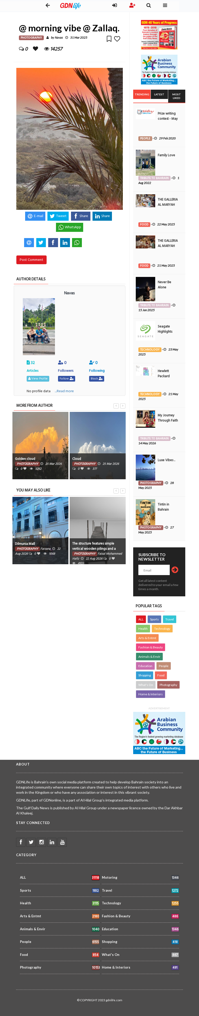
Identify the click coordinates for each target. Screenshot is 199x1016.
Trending (142, 94)
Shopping (144, 675)
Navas (59, 37)
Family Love (166, 155)
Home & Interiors (150, 694)
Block (95, 378)
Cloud (76, 458)
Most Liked (176, 96)
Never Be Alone (164, 285)
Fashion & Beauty (150, 647)
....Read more (64, 391)
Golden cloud (25, 458)
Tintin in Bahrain (163, 507)
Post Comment (31, 260)
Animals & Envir (149, 657)
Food (161, 675)
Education (145, 666)
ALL (141, 619)
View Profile (39, 378)
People (163, 666)
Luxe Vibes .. (166, 460)
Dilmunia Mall (25, 543)
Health (143, 629)
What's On (145, 685)
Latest (159, 94)
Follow (65, 378)
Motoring (140, 878)
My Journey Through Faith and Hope (168, 420)
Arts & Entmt (147, 638)
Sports (154, 619)
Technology (162, 629)
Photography (168, 685)
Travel (169, 619)
